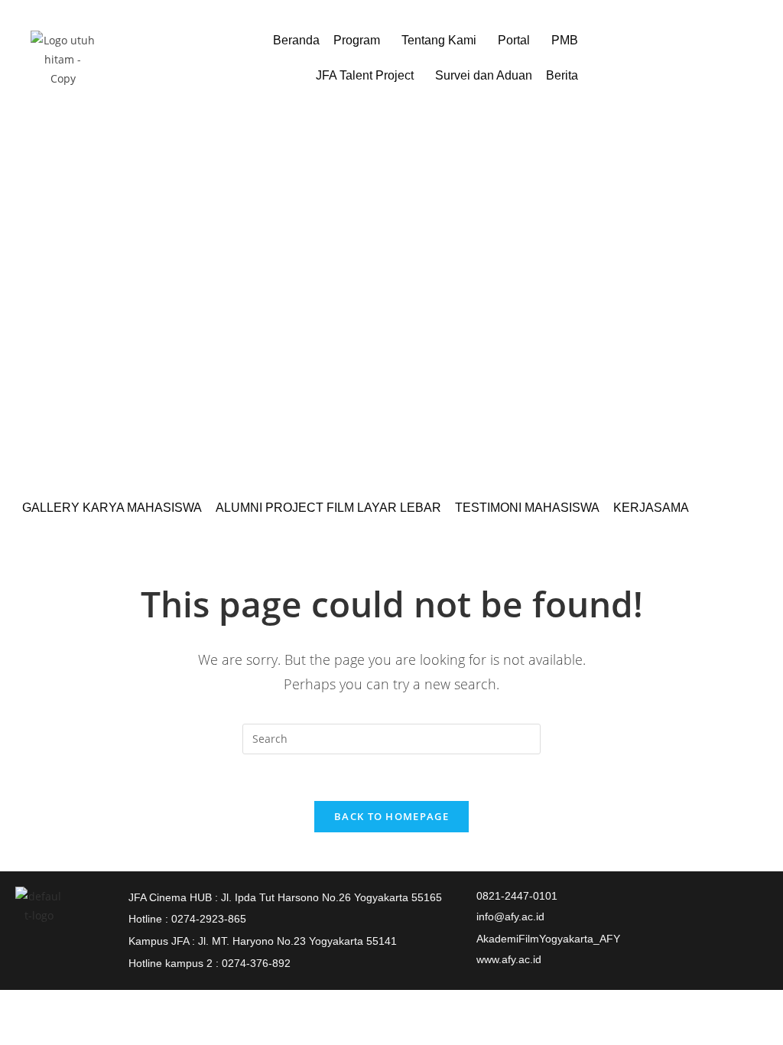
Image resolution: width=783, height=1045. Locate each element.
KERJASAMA (651, 507)
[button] (361, 40)
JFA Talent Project (365, 75)
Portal (514, 40)
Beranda (296, 40)
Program (356, 40)
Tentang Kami (438, 40)
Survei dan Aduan (483, 75)
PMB (564, 40)
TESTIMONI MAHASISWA (527, 507)
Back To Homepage (391, 816)
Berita (562, 75)
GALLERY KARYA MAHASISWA (112, 507)
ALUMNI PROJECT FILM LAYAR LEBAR (328, 507)
